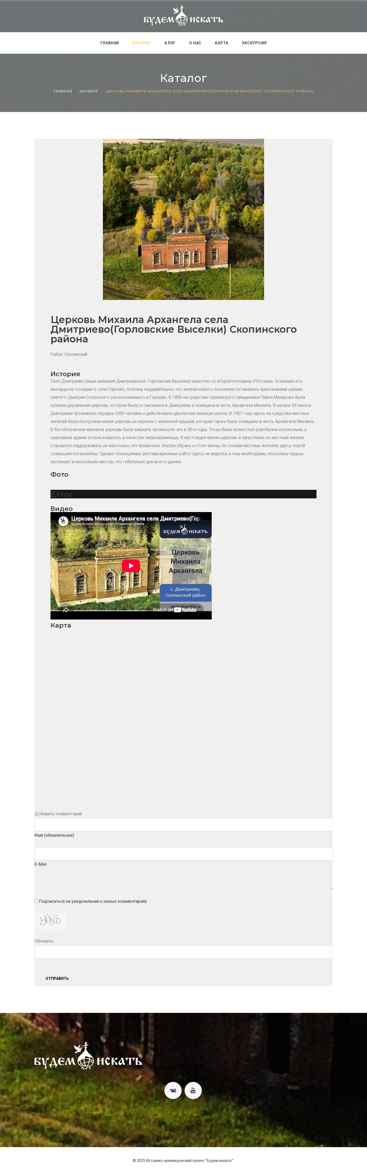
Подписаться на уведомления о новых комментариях (93, 901)
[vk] (173, 1090)
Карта (221, 43)
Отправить (57, 978)
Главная (109, 43)
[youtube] (193, 1090)
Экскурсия (254, 43)
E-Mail (40, 864)
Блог (170, 43)
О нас (195, 43)
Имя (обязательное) (54, 835)
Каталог (141, 43)
